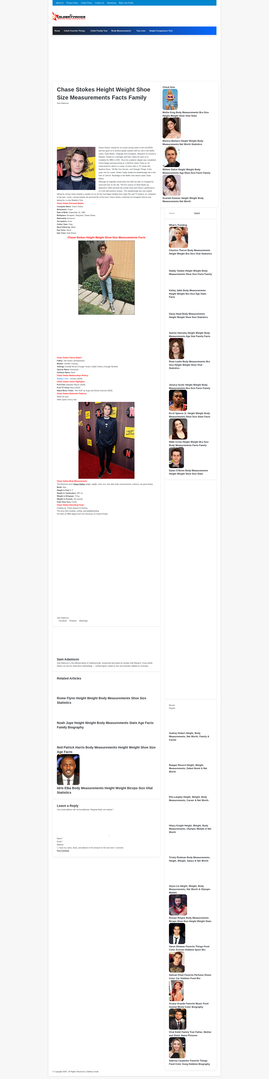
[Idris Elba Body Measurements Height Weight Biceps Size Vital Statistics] (68, 784)
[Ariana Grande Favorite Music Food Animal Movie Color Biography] (176, 1000)
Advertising (111, 3)
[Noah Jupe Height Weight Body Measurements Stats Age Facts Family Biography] (70, 719)
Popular (172, 708)
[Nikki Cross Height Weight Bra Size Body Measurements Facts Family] (178, 439)
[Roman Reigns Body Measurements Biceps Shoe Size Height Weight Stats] (178, 915)
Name (60, 838)
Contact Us (99, 3)
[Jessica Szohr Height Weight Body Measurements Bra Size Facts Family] (178, 382)
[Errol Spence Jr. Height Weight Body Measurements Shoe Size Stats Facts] (178, 410)
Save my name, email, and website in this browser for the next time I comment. (91, 848)
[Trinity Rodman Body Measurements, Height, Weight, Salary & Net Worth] (184, 854)
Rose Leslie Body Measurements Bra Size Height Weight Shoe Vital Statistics (189, 365)
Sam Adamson (63, 103)
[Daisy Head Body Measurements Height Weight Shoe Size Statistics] (178, 311)
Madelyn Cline (62, 379)
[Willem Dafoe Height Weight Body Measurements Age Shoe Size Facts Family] (171, 166)
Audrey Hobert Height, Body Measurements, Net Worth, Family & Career (189, 736)
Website (60, 845)
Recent (172, 705)
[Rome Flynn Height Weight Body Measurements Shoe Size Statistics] (69, 694)
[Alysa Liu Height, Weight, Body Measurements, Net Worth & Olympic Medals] (184, 883)
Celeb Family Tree (99, 31)
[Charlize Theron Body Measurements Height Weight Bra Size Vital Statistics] (178, 247)
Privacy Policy (72, 3)
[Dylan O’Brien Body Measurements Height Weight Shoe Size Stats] (176, 467)
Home (57, 31)
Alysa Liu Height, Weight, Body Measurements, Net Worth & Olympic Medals (189, 889)
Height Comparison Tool (161, 31)
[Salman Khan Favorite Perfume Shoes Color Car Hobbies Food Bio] (177, 972)
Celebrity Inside (92, 1072)
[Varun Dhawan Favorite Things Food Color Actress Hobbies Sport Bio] (177, 943)
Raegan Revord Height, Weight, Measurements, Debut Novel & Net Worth (188, 768)
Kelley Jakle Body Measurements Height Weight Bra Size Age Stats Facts (187, 294)
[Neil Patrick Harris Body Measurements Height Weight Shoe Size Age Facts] (70, 744)
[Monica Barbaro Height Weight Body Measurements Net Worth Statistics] (172, 138)
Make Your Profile (126, 3)
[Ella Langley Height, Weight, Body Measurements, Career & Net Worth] (184, 794)
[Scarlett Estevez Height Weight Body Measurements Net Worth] (172, 195)
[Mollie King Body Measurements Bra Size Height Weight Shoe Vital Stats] (170, 109)
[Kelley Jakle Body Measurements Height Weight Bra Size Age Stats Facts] (178, 287)
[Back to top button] (49, 1075)
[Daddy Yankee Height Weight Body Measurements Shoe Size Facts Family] (178, 268)
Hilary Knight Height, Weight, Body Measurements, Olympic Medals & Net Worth (190, 829)
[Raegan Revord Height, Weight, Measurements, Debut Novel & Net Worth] (184, 762)
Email (60, 842)
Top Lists (140, 31)
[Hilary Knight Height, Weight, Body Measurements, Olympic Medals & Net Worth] (184, 822)
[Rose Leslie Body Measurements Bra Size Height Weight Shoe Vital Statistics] (176, 358)
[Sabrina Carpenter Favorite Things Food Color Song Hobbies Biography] (177, 1058)
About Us (60, 3)
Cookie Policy (86, 3)
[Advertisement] (134, 57)
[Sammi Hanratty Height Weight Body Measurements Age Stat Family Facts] (177, 330)
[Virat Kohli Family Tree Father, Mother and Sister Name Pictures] (177, 1029)
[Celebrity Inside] (69, 16)
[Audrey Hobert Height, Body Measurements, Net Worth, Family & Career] (184, 730)
